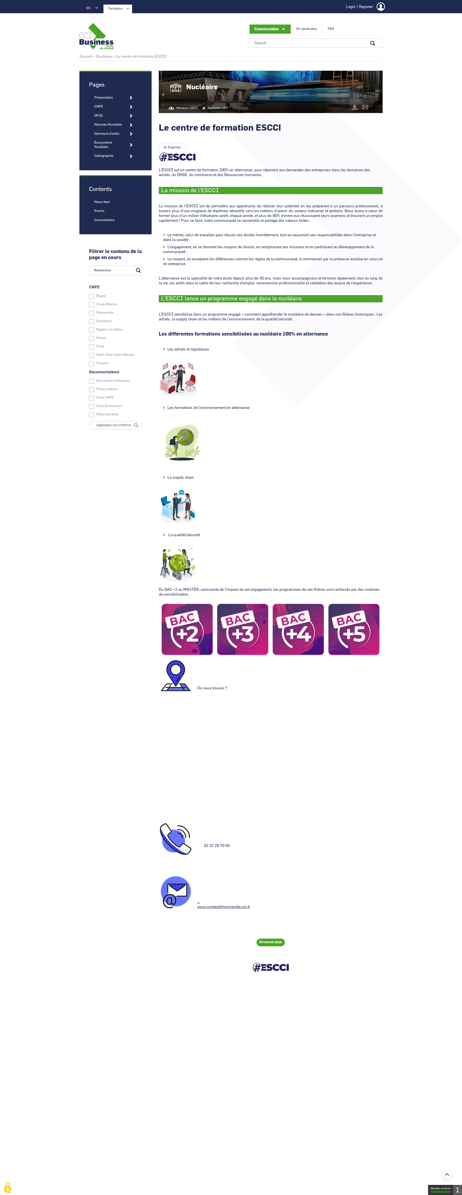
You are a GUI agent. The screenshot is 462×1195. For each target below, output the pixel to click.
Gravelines (104, 321)
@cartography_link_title (355, 107)
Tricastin (102, 363)
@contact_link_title (365, 107)
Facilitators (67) (218, 108)
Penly (100, 346)
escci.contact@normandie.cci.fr (223, 907)
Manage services (440, 1188)
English (88, 8)
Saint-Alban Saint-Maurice (115, 354)
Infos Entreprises (109, 406)
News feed (102, 202)
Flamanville (104, 312)
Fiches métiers (107, 389)
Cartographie (103, 156)
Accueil (85, 56)
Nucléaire (104, 56)
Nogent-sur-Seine (109, 329)
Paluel (101, 338)
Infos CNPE (105, 397)
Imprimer (174, 147)
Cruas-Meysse (106, 304)
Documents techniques (113, 380)
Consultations (104, 220)
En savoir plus (306, 29)
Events (99, 211)
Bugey (101, 296)
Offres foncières (107, 414)
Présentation (103, 97)
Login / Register (359, 7)
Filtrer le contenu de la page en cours (115, 254)
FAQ (331, 29)
